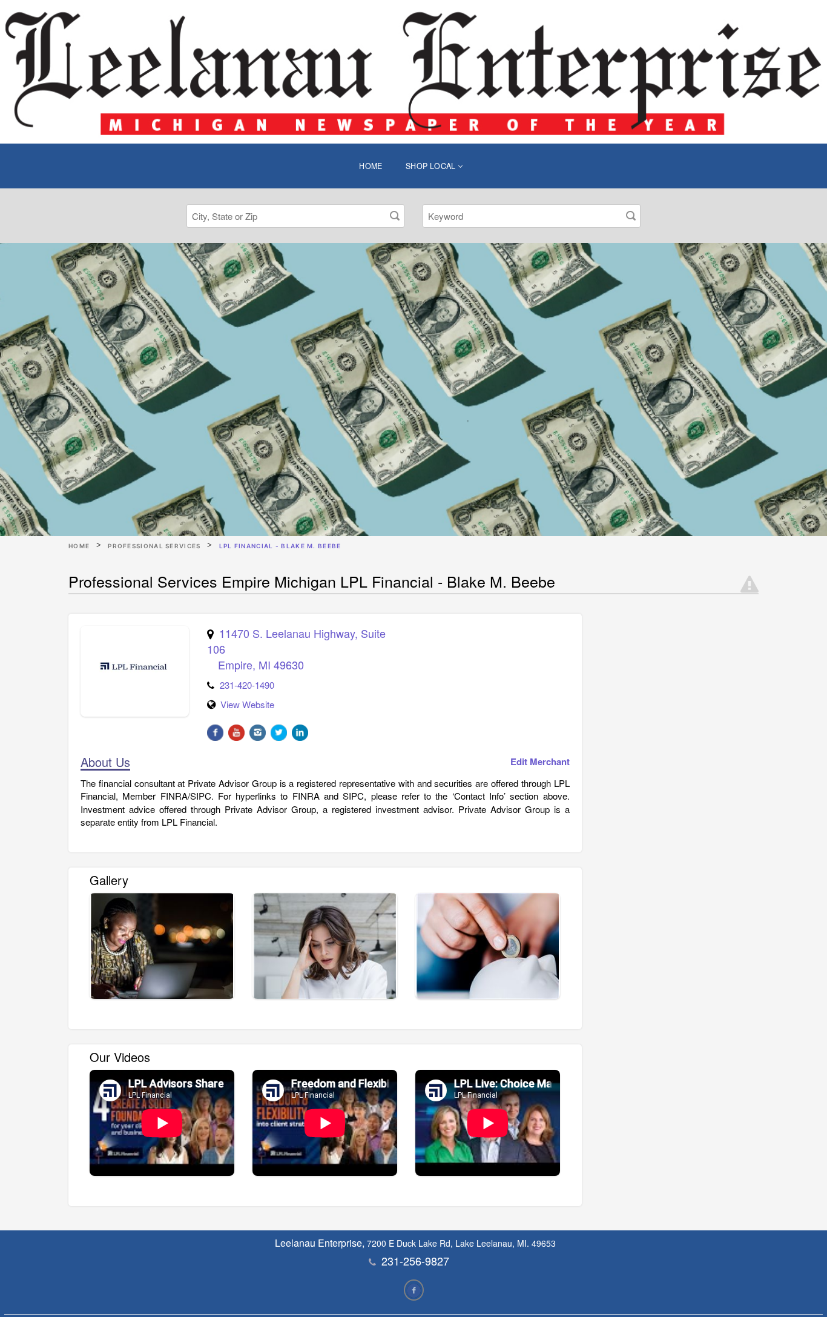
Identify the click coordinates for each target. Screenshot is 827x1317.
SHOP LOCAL (432, 166)
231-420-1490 (247, 684)
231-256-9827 (415, 1261)
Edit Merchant (540, 761)
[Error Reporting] (749, 585)
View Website (247, 704)
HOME (371, 166)
